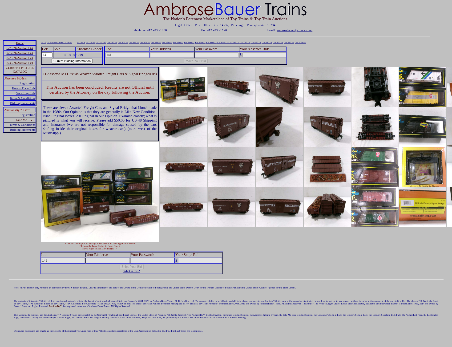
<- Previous (52, 42)
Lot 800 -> (255, 42)
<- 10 (43, 42)
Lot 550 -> (200, 42)
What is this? (131, 271)
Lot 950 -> (289, 42)
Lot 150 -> (112, 42)
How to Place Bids (23, 88)
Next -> (62, 42)
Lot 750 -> (244, 42)
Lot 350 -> (156, 42)
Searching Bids (25, 93)
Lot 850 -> (267, 42)
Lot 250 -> (134, 42)
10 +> (69, 42)
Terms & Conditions (22, 98)
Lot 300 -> (145, 42)
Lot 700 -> (233, 42)
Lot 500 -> (189, 42)
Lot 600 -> (211, 42)
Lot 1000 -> (300, 42)
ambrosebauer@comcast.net (294, 30)
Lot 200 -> (123, 42)
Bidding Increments (22, 103)
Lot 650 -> (222, 42)
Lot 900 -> (278, 42)
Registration (27, 83)
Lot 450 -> (178, 42)
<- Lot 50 (90, 42)
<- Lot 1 (81, 42)
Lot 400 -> (167, 42)
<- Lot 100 (101, 42)
